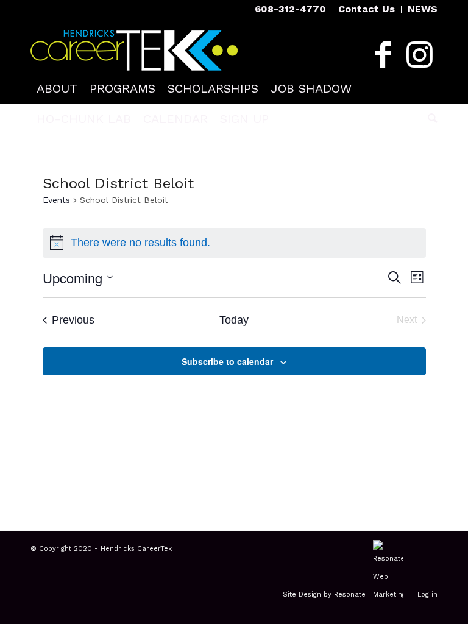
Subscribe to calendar (227, 361)
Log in (427, 594)
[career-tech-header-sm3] (134, 45)
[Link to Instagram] (419, 55)
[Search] (430, 119)
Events (56, 200)
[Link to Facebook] (382, 55)
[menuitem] (367, 9)
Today (234, 320)
